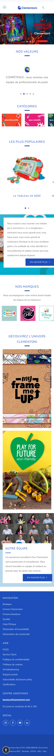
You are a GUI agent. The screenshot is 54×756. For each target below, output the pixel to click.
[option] (27, 28)
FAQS (6, 649)
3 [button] (30, 41)
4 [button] (30, 94)
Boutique (7, 604)
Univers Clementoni (12, 609)
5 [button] (33, 94)
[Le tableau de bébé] (27, 170)
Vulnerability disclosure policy (17, 679)
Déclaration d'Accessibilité (16, 629)
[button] (6, 750)
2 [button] (27, 41)
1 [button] (24, 41)
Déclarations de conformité (16, 634)
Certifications (9, 684)
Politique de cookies (12, 664)
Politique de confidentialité (16, 659)
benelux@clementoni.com (16, 699)
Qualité (6, 619)
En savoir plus (36, 577)
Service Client (9, 654)
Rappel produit (10, 674)
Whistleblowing (11, 669)
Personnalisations (11, 614)
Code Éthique (9, 624)
